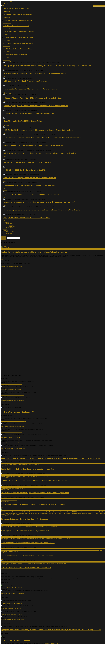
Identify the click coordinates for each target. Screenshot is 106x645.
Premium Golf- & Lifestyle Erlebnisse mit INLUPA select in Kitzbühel (29, 178)
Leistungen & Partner (11, 231)
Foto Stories (9, 223)
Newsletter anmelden (99, 6)
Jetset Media (6, 60)
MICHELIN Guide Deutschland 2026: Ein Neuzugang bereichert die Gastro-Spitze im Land (38, 130)
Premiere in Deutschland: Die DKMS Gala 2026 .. (13, 448)
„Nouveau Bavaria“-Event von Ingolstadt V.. (11, 384)
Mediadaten (9, 233)
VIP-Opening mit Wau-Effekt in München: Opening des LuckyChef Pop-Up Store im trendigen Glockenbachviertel (47, 66)
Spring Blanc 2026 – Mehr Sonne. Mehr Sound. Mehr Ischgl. (26, 218)
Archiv (5, 229)
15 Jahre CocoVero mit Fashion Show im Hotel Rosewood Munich (28, 113)
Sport (4, 157)
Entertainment (7, 61)
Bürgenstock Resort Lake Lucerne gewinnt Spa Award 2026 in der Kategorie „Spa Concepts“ (39, 202)
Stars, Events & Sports (9, 1)
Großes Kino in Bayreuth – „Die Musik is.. (11, 389)
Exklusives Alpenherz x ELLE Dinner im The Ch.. (12, 395)
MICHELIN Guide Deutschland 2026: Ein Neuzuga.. (13, 421)
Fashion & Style (7, 93)
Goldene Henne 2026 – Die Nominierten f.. (11, 432)
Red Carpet (6, 125)
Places (5, 190)
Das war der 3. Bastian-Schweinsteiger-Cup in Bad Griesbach (27, 162)
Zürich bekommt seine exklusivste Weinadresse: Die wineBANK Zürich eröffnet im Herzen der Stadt (42, 138)
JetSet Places (12, 226)
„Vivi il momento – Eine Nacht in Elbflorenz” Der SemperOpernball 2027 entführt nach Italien (39, 153)
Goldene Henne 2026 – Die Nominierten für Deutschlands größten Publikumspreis (35, 146)
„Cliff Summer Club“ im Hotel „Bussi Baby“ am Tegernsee (25, 81)
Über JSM (6, 230)
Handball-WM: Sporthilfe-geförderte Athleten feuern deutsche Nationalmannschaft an (34, 252)
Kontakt (5, 3)
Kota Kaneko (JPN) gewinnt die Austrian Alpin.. (12, 587)
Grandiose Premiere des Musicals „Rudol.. (11, 443)
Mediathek (6, 222)
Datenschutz (54, 643)
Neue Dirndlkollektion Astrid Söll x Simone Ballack (23, 121)
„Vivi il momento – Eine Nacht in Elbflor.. (11, 437)
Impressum (47, 643)
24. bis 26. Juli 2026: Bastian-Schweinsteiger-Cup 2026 (24, 170)
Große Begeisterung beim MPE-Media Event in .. (13, 400)
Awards (11, 225)
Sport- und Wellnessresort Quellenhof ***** (17, 412)
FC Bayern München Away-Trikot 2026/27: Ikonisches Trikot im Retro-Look (32, 98)
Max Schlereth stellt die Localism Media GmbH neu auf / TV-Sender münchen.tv (34, 73)
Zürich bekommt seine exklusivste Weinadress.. (12, 426)
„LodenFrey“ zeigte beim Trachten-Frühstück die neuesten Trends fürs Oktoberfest (35, 106)
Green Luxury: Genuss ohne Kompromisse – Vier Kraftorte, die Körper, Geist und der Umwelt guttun (42, 210)
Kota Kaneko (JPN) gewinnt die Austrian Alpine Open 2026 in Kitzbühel (31, 194)
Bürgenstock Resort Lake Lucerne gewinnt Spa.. (13, 593)
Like (4, 76)
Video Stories (9, 227)
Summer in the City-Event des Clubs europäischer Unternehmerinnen (30, 89)
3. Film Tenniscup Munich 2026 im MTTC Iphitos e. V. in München (29, 185)
